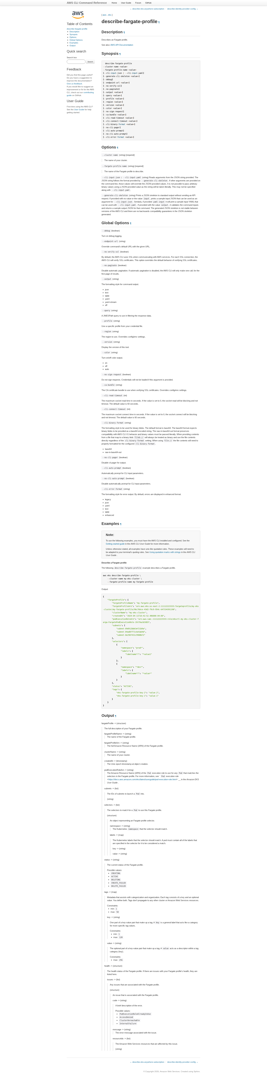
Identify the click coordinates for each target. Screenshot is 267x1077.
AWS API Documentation (121, 45)
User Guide (126, 3)
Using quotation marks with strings (165, 552)
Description (74, 31)
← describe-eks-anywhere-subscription (147, 9)
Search (90, 61)
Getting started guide (115, 544)
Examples (74, 43)
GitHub (148, 3)
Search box (72, 57)
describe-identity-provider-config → (182, 9)
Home (114, 3)
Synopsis (73, 34)
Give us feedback (74, 84)
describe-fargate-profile (77, 29)
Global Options (76, 40)
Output (73, 45)
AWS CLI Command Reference (87, 2)
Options (73, 37)
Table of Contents (79, 24)
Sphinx (197, 1071)
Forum (138, 3)
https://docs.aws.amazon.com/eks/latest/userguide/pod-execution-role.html (142, 779)
